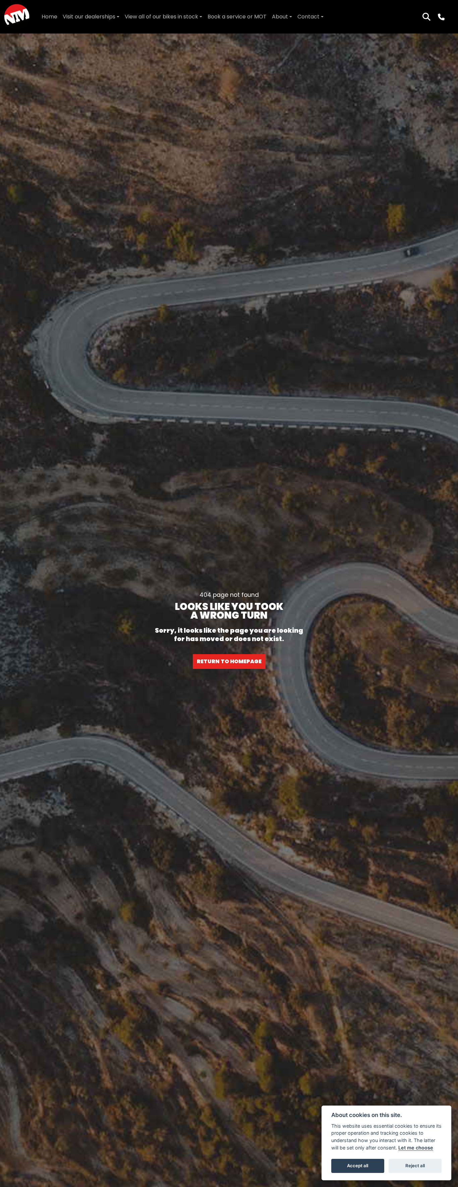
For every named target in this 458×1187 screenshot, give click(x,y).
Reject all (415, 1165)
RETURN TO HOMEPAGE (229, 661)
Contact (308, 16)
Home (49, 16)
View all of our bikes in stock (161, 16)
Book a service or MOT (237, 16)
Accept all (357, 1165)
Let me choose (415, 1147)
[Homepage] (17, 17)
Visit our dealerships (89, 16)
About (280, 16)
